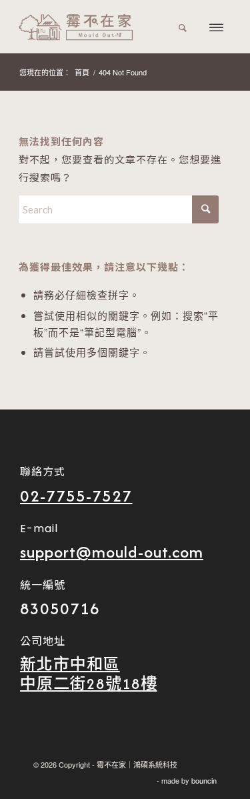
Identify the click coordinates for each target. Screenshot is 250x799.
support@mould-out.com (111, 552)
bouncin (204, 780)
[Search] (183, 26)
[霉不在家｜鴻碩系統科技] (104, 26)
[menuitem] (183, 26)
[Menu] (216, 27)
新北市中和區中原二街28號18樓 (88, 674)
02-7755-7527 (76, 496)
